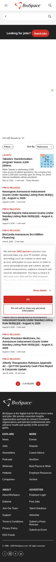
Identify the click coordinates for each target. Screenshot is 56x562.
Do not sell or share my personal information (28, 309)
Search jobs (40, 33)
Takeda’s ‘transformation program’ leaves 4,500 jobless (17, 162)
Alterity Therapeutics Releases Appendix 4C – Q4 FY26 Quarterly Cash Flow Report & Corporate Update (27, 366)
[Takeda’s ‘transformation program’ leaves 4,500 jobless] (47, 160)
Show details (40, 290)
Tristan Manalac (32, 180)
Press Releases (11, 188)
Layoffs (6, 155)
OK (28, 299)
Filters (7, 147)
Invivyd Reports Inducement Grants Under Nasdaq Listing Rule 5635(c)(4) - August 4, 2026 (27, 216)
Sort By (37, 146)
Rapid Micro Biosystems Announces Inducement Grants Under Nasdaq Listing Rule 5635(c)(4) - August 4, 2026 (27, 320)
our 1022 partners (22, 251)
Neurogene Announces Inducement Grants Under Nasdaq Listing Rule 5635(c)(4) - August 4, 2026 (27, 194)
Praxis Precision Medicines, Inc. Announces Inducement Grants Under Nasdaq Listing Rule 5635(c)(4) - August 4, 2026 (27, 343)
